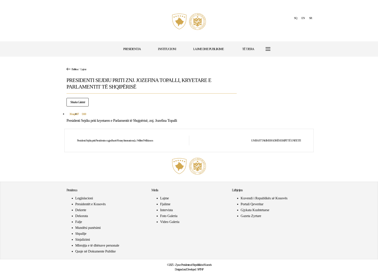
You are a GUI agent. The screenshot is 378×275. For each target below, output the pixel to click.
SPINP (200, 269)
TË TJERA (248, 49)
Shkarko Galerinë (77, 102)
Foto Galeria (168, 216)
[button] (281, 49)
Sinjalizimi (82, 239)
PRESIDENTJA (132, 49)
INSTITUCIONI (167, 49)
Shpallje (80, 233)
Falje (78, 222)
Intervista (166, 210)
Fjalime (165, 204)
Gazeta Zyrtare (251, 216)
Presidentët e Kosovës (90, 204)
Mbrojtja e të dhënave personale (97, 245)
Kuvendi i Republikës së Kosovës (264, 198)
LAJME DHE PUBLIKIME (208, 49)
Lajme (83, 69)
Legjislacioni (84, 198)
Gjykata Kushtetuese (255, 210)
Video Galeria (169, 222)
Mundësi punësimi (88, 228)
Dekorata (81, 216)
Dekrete (80, 210)
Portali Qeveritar (252, 204)
